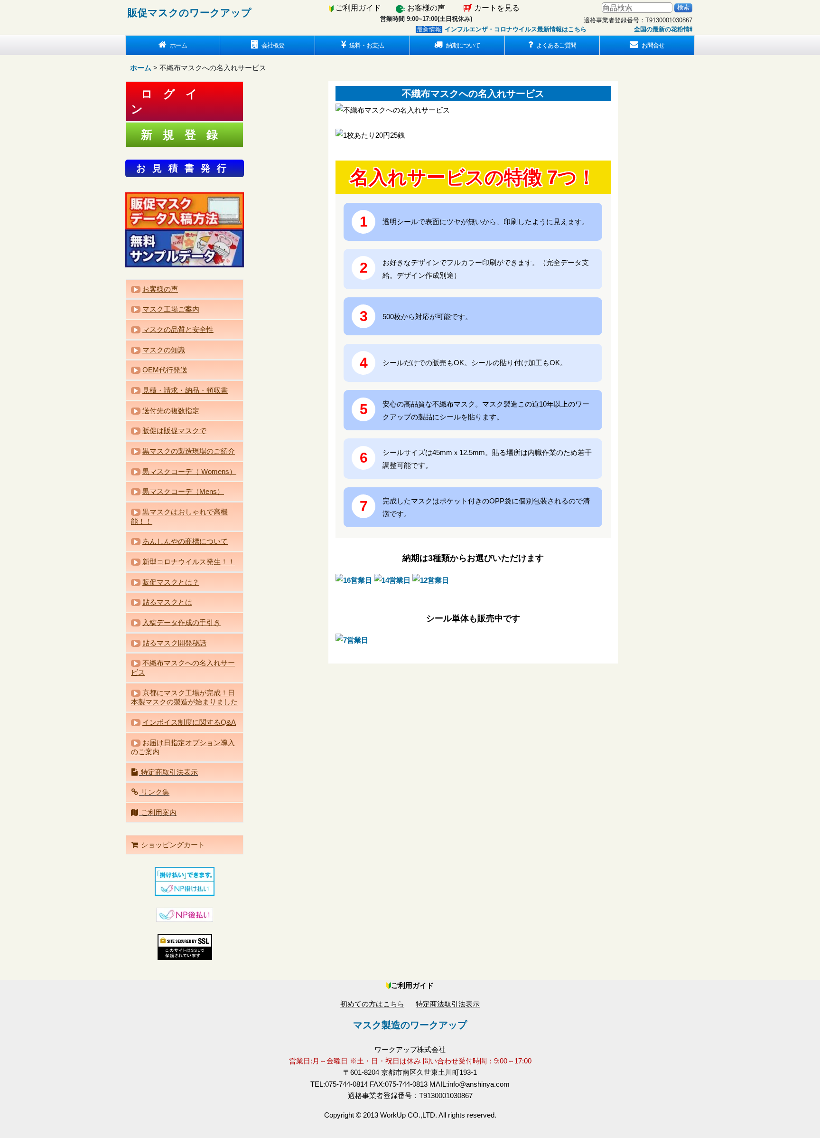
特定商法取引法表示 (448, 1004)
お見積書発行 (184, 168)
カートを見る (497, 8)
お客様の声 (426, 8)
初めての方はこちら (372, 1004)
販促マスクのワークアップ (190, 12)
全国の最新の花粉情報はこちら (658, 29)
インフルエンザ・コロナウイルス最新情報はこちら (497, 29)
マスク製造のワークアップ (410, 1025)
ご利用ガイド (358, 8)
